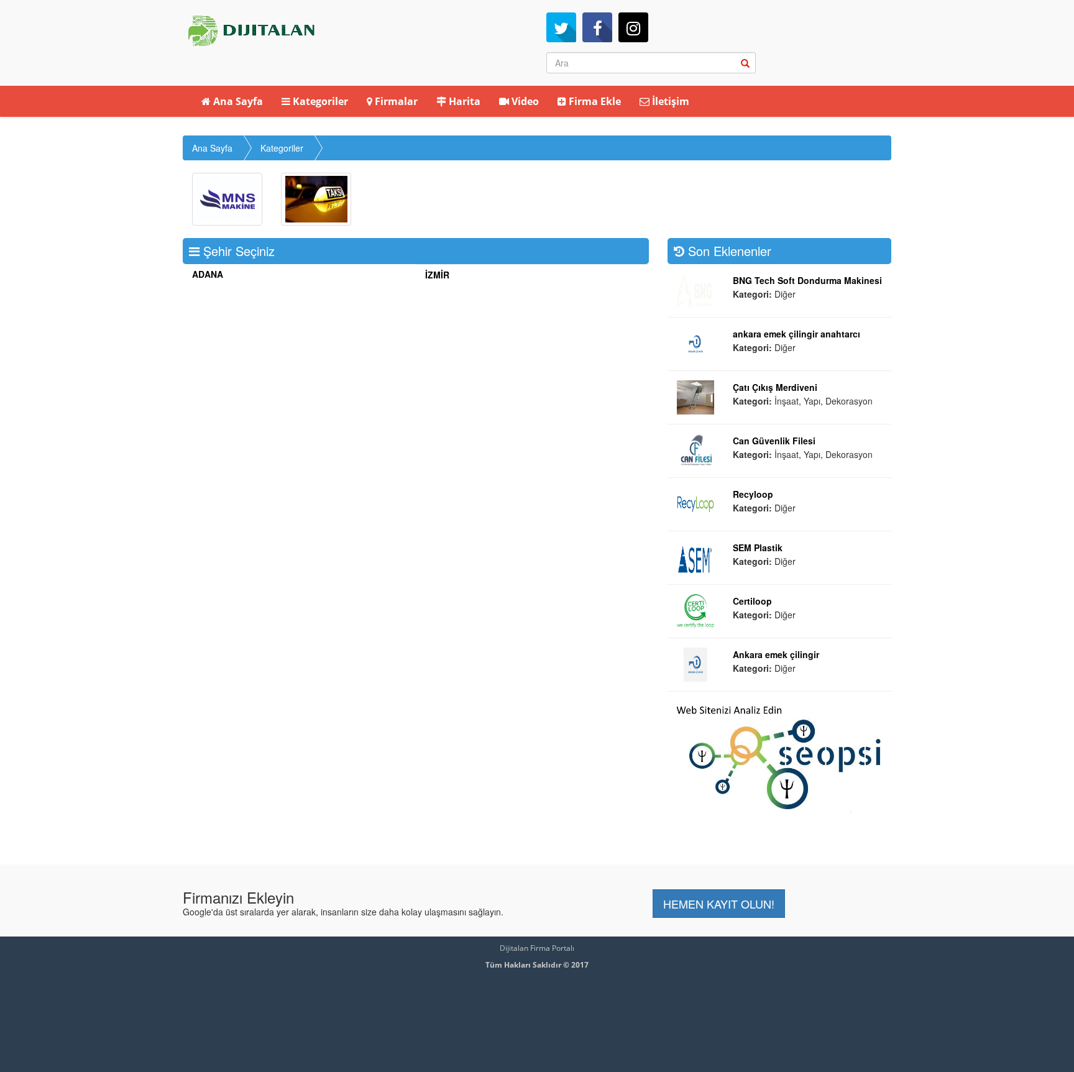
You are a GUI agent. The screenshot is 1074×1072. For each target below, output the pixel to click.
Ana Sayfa (237, 101)
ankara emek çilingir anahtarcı (796, 334)
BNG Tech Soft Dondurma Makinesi (807, 280)
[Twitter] (561, 27)
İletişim (669, 101)
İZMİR (437, 274)
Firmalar (395, 101)
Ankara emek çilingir (776, 654)
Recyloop (753, 494)
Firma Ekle (593, 101)
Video (524, 101)
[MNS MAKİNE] (227, 199)
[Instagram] (633, 27)
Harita (463, 101)
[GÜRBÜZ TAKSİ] (316, 199)
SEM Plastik (758, 547)
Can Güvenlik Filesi (774, 440)
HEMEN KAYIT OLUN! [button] (718, 904)
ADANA (207, 274)
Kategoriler (319, 101)
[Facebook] (597, 27)
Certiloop (752, 601)
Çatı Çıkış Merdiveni (775, 387)
